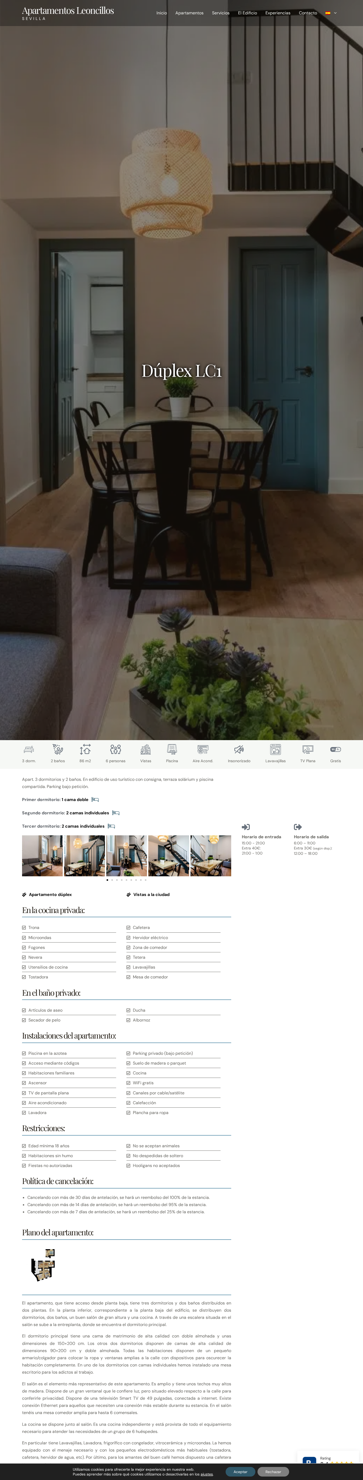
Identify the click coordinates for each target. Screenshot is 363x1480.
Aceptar (240, 1471)
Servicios (221, 13)
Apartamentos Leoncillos (68, 10)
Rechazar (273, 1471)
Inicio (162, 13)
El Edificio (247, 13)
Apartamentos (189, 13)
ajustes (207, 1474)
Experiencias (277, 13)
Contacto (308, 13)
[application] (334, 13)
